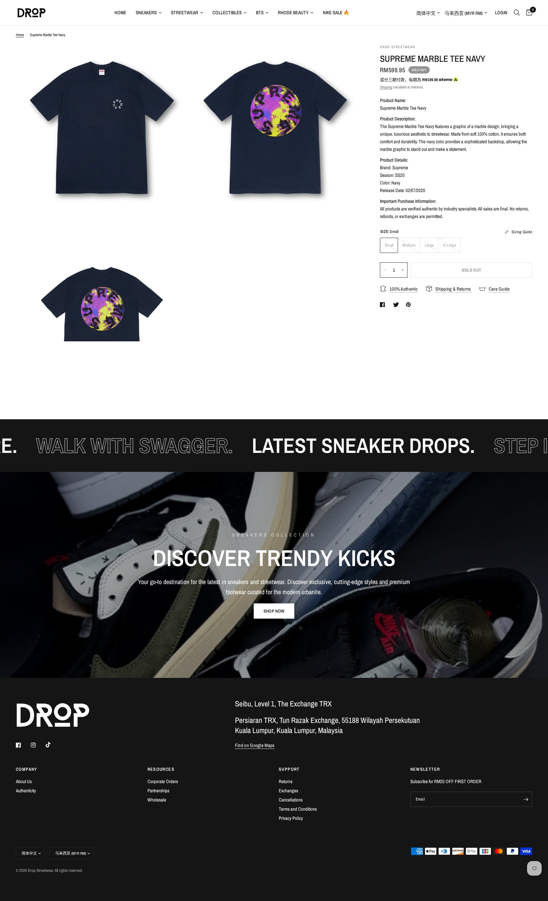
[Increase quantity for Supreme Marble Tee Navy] (402, 270)
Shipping (386, 87)
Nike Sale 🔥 (336, 12)
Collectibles (227, 12)
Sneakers (146, 12)
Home (120, 12)
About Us (24, 781)
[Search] (517, 12)
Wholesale (156, 799)
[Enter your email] (525, 799)
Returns (285, 781)
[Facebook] (23, 745)
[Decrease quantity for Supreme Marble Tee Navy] (385, 270)
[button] (274, 611)
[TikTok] (53, 745)
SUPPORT (289, 769)
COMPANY (26, 769)
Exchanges (288, 790)
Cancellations (291, 799)
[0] (527, 12)
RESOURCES (161, 769)
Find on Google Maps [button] (255, 745)
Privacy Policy (291, 818)
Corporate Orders (162, 781)
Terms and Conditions (298, 809)
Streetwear (184, 12)
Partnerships (158, 790)
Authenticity (26, 790)
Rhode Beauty (293, 12)
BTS (260, 12)
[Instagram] (38, 745)
